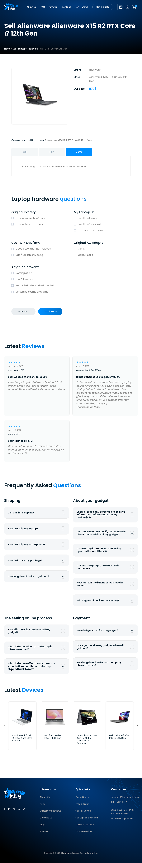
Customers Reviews (50, 810)
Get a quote (102, 7)
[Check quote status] (120, 7)
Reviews (53, 7)
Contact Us (46, 817)
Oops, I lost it (85, 255)
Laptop (22, 48)
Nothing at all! (24, 273)
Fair (52, 152)
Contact (66, 7)
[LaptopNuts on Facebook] (4, 809)
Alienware (33, 48)
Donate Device (83, 831)
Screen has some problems (32, 291)
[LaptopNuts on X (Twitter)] (14, 809)
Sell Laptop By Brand (86, 817)
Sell (14, 48)
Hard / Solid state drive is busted (35, 285)
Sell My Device (83, 810)
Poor (24, 152)
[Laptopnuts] (11, 7)
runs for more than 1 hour (30, 218)
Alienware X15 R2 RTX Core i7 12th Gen (68, 140)
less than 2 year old (89, 224)
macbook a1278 (16, 370)
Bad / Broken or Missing (29, 255)
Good (79, 151)
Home (7, 48)
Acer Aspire (14, 434)
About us (31, 7)
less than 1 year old (89, 218)
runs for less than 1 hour (29, 224)
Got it (81, 248)
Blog (42, 824)
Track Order (82, 804)
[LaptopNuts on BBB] (24, 809)
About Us (45, 797)
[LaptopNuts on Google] (9, 809)
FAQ (43, 7)
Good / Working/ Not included (33, 248)
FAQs (42, 804)
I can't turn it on (24, 279)
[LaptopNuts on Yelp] (19, 809)
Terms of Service (84, 824)
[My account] (127, 7)
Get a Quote (82, 797)
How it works (81, 7)
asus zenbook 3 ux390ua (88, 370)
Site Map (44, 831)
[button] (137, 726)
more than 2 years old (91, 230)
